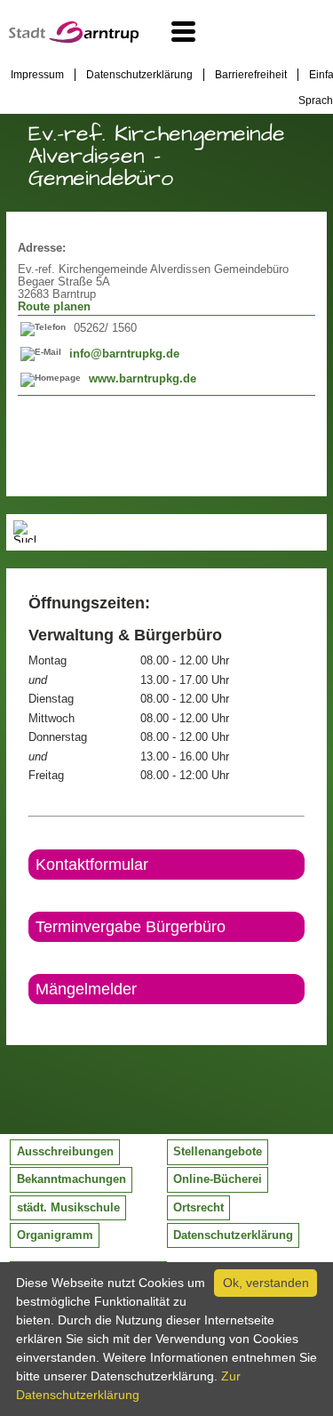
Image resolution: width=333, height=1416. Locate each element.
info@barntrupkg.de (124, 354)
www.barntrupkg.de (142, 379)
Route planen (54, 307)
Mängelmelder (86, 989)
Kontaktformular (92, 865)
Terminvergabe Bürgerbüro (131, 927)
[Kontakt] (29, 1019)
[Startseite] (74, 39)
